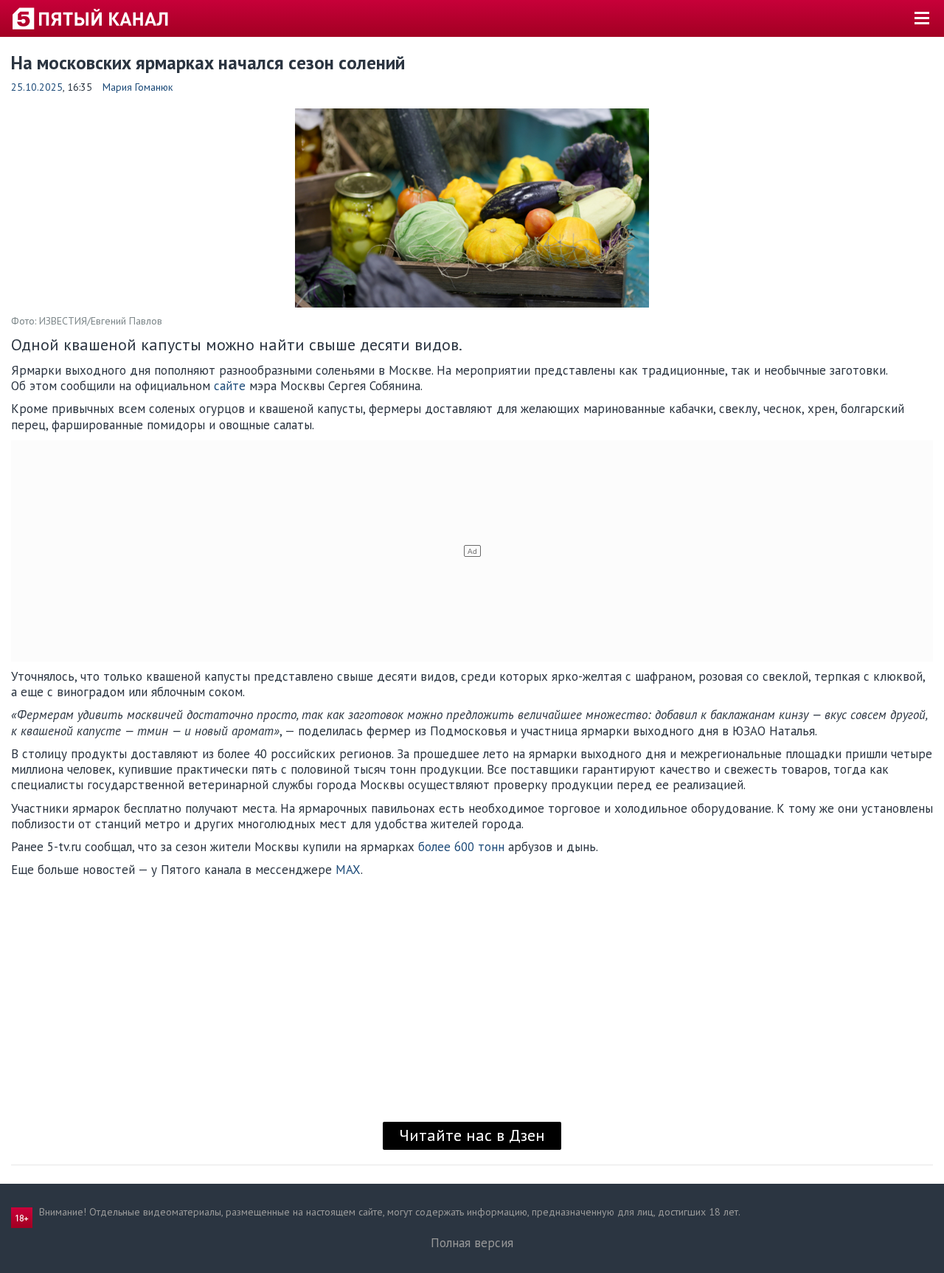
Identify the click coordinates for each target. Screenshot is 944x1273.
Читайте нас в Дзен (472, 1135)
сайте (230, 386)
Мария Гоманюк (138, 87)
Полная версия (472, 1243)
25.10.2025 (37, 87)
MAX (348, 869)
